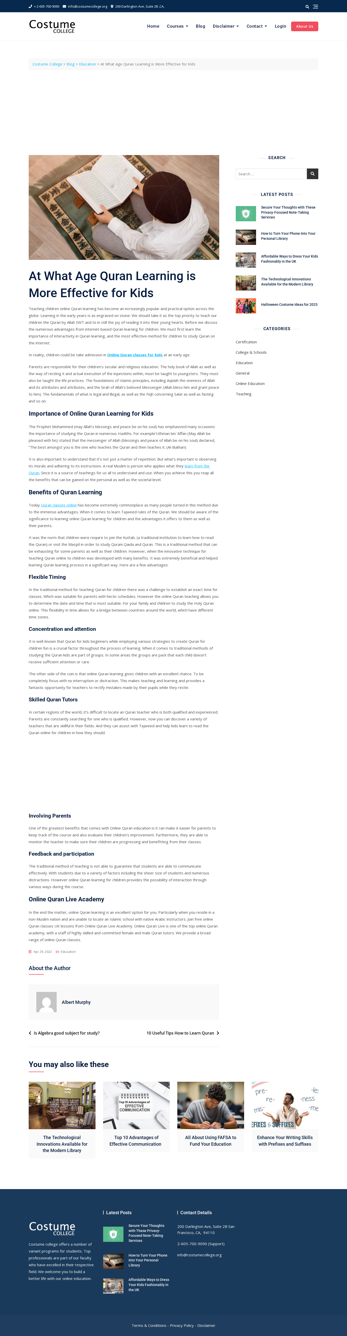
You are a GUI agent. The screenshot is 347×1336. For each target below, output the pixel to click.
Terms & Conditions (149, 1325)
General (242, 373)
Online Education (250, 383)
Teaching (243, 393)
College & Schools (251, 352)
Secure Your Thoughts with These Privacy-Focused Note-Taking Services (288, 212)
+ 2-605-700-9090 (46, 6)
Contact (255, 26)
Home (153, 26)
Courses (175, 26)
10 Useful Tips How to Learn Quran (180, 1033)
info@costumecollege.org (87, 6)
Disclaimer (223, 26)
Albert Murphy (76, 1002)
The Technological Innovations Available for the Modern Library (62, 1144)
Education (68, 951)
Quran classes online (59, 505)
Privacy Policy (182, 1325)
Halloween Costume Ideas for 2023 (289, 304)
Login (280, 26)
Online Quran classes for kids (135, 354)
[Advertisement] (175, 108)
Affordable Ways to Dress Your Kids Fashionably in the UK (149, 1285)
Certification (246, 341)
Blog (200, 26)
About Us (304, 26)
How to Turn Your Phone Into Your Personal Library (148, 1260)
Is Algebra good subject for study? (67, 1033)
